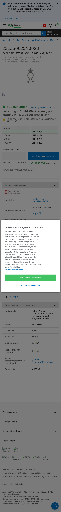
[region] (30, 256)
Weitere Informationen (14, 269)
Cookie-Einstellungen (30, 285)
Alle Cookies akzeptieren (30, 277)
